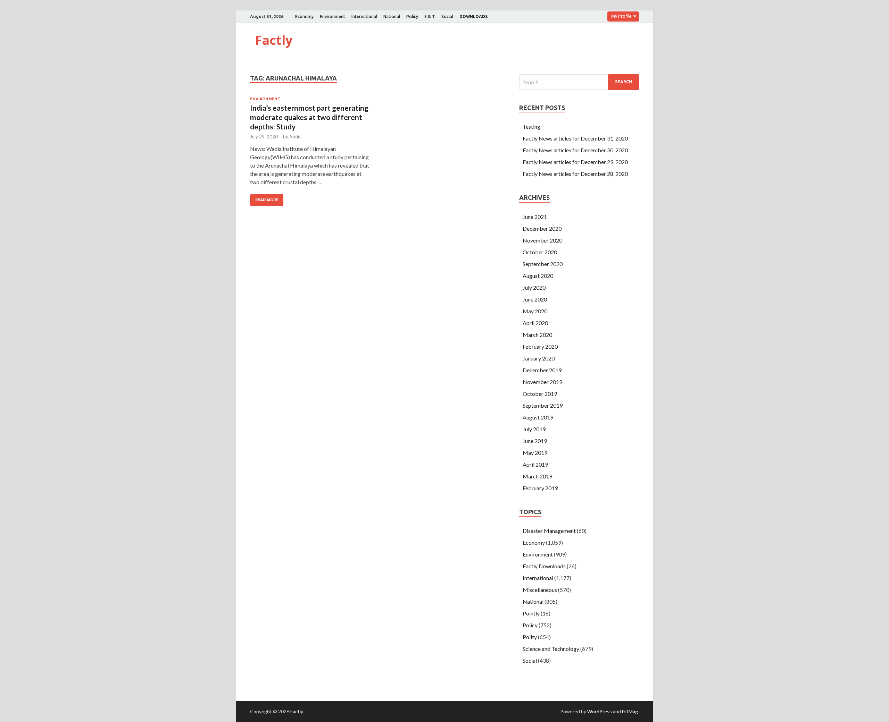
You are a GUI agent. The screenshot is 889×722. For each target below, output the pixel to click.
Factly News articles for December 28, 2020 (575, 173)
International (364, 16)
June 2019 (535, 441)
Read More (266, 200)
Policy (412, 16)
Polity (530, 637)
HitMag (630, 711)
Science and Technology (551, 648)
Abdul (295, 136)
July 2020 (534, 287)
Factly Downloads (544, 566)
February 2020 (540, 346)
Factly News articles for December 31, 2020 (575, 138)
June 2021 (535, 216)
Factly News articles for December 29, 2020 (575, 162)
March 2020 (537, 334)
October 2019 (540, 393)
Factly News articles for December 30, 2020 (575, 150)
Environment (332, 16)
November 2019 (542, 382)
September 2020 (543, 264)
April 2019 (535, 464)
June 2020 (535, 299)
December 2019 (542, 370)
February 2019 (540, 488)
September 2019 (543, 405)
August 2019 (538, 417)
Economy (304, 16)
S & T (429, 16)
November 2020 (542, 240)
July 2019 (534, 429)
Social (447, 16)
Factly (273, 40)
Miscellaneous (540, 589)
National (391, 16)
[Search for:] (579, 82)
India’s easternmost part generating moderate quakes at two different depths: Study (309, 117)
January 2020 (539, 358)
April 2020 (535, 323)
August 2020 (538, 275)
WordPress (599, 711)
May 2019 (535, 452)
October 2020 (540, 252)
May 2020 (535, 311)
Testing (531, 126)
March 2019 (537, 476)
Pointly (531, 613)
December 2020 (542, 228)
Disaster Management (549, 530)
